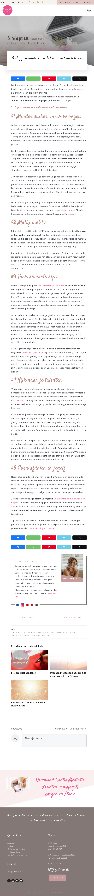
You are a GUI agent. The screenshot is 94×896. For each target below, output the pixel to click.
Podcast (10, 846)
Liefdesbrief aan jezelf (29, 665)
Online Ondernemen (47, 49)
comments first (78, 728)
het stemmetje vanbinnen (52, 285)
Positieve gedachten (33, 352)
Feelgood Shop (13, 852)
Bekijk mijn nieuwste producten (77, 2)
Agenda (10, 843)
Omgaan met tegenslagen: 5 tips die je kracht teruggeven (68, 665)
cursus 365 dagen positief (41, 528)
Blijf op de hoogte (13, 2)
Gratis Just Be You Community (19, 849)
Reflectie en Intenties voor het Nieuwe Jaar (29, 695)
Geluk (20, 400)
